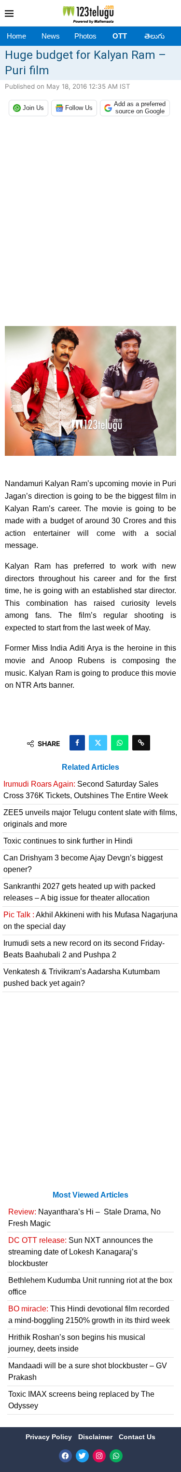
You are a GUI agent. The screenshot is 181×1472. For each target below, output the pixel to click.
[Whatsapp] (116, 1455)
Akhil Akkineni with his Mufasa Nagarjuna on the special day (90, 920)
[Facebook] (65, 1455)
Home (16, 36)
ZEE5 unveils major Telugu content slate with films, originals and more (90, 818)
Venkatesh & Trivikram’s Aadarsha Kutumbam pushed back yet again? (81, 977)
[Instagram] (99, 1455)
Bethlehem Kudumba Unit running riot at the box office (90, 1286)
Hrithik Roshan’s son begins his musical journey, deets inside (76, 1343)
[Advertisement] (90, 223)
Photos (85, 36)
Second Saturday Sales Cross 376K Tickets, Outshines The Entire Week (85, 790)
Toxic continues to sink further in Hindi (68, 841)
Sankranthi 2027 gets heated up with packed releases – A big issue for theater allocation (79, 892)
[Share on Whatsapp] (119, 742)
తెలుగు (154, 36)
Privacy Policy (50, 1437)
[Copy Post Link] (141, 742)
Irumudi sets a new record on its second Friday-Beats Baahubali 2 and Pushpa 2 (84, 949)
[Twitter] (82, 1455)
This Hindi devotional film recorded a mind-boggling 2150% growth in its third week (89, 1314)
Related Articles (90, 767)
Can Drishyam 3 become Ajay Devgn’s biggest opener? (83, 863)
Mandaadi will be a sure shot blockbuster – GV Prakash (87, 1371)
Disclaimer (96, 1437)
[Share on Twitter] (98, 742)
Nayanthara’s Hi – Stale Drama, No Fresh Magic (84, 1217)
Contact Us (137, 1437)
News (51, 36)
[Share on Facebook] (77, 742)
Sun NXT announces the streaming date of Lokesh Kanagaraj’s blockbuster (80, 1252)
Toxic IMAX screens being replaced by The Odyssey (81, 1400)
